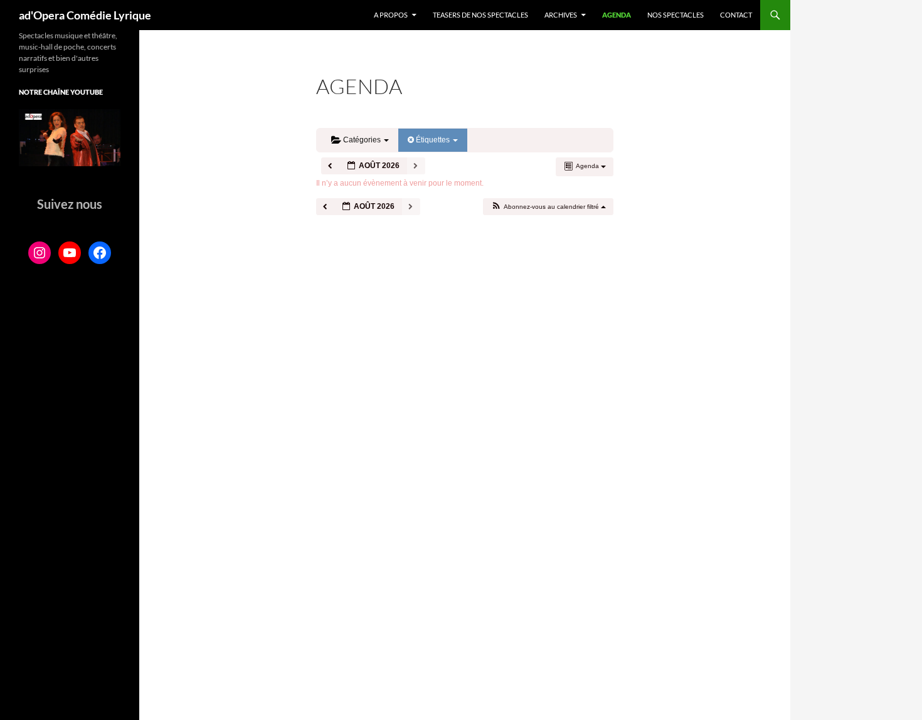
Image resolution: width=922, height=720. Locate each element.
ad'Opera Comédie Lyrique (85, 15)
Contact (736, 15)
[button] (548, 206)
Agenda (616, 15)
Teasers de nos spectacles (480, 15)
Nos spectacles (675, 15)
